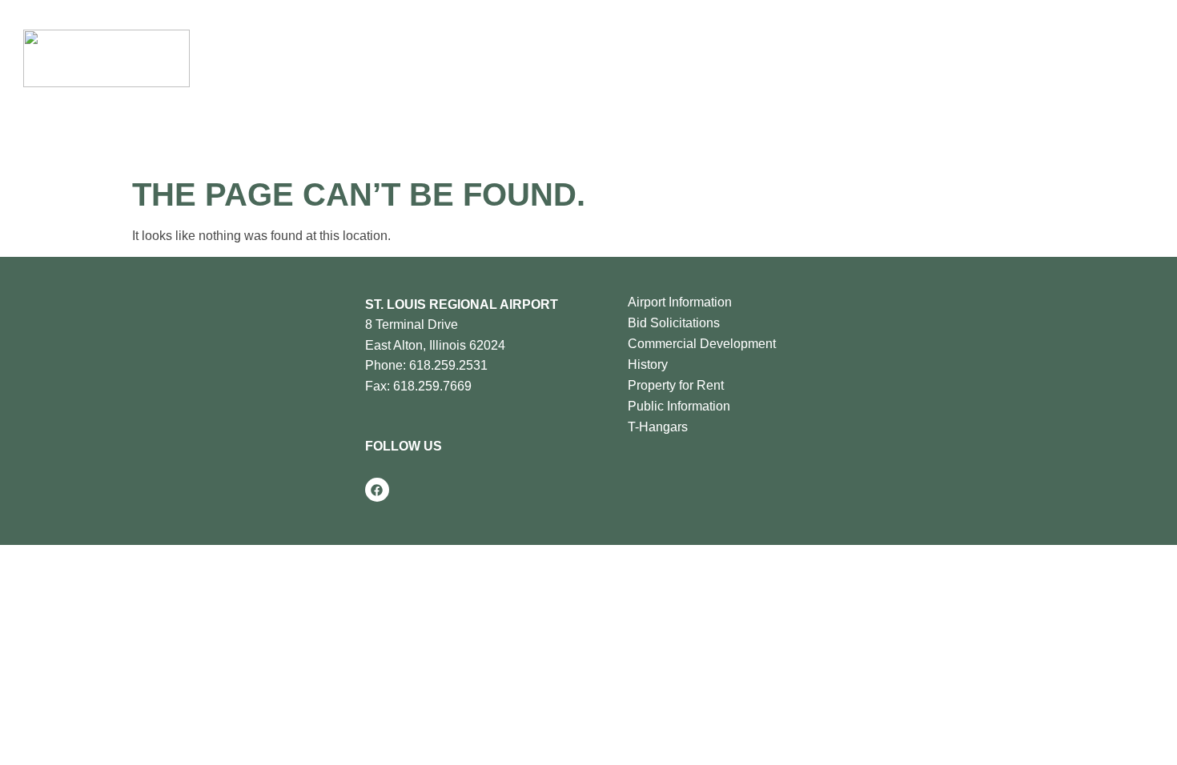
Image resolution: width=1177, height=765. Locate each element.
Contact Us (909, 58)
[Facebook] (377, 490)
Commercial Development (702, 343)
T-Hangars (658, 427)
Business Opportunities (663, 58)
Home (323, 58)
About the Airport (397, 58)
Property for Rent (676, 385)
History (648, 364)
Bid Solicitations (674, 323)
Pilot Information (521, 58)
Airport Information (680, 302)
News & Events (803, 58)
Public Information (679, 406)
